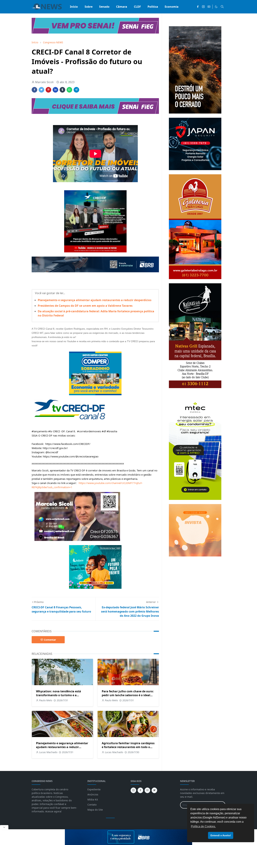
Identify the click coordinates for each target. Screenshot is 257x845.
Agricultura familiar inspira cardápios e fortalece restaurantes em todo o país (128, 747)
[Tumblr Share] (62, 90)
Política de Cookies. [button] (203, 826)
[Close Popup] (4, 827)
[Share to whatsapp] (69, 90)
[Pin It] (48, 90)
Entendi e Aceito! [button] (220, 835)
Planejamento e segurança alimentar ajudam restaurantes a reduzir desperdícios (94, 300)
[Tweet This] (41, 90)
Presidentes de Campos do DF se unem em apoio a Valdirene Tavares (85, 306)
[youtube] (209, 7)
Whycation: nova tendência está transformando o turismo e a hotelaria (58, 695)
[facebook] (198, 7)
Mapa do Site (95, 809)
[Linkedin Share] (55, 90)
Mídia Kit (92, 799)
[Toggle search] (222, 6)
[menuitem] (74, 6)
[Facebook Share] (34, 90)
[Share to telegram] (76, 90)
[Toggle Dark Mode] (216, 7)
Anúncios (92, 794)
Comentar (50, 639)
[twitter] (154, 790)
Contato (92, 804)
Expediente (94, 789)
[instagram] (203, 7)
